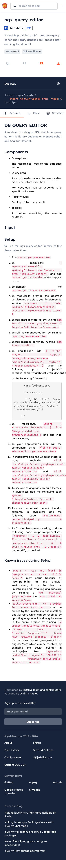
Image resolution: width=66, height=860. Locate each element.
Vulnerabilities (32, 51)
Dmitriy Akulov (29, 693)
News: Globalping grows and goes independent (25, 843)
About (8, 742)
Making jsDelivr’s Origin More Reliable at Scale (30, 814)
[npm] (41, 63)
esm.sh (57, 782)
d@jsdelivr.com (42, 757)
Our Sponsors (12, 757)
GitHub (8, 782)
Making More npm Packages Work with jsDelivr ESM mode (28, 824)
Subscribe (33, 721)
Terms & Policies (43, 750)
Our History (11, 750)
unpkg (33, 782)
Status (37, 742)
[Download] (58, 63)
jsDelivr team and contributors (42, 690)
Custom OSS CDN (15, 764)
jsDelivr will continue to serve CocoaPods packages (30, 833)
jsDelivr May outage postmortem (24, 850)
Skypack (34, 789)
